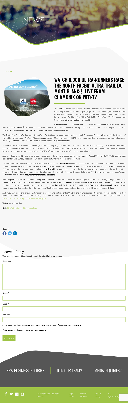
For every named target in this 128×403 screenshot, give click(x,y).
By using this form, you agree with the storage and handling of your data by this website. (43, 325)
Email (5, 304)
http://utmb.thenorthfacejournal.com (22, 208)
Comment (7, 261)
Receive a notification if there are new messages (26, 330)
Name (5, 293)
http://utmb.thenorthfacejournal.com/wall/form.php (24, 198)
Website (6, 314)
